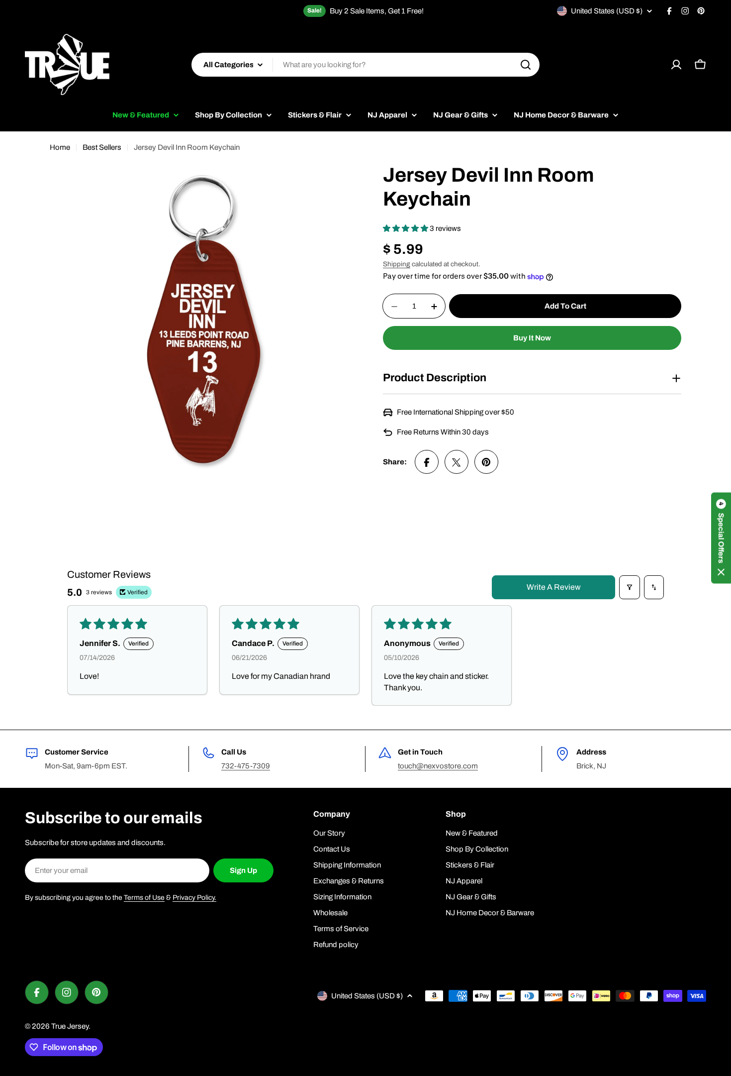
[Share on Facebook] (427, 462)
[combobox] (365, 65)
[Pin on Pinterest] (486, 462)
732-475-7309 (245, 766)
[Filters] (629, 587)
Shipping (396, 264)
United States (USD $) (606, 11)
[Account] (676, 65)
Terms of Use (144, 897)
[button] (406, 228)
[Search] (526, 65)
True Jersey (70, 1026)
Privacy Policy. (194, 897)
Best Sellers (102, 147)
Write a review (554, 587)
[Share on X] (456, 462)
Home (60, 147)
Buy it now (532, 338)
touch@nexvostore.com (438, 766)
